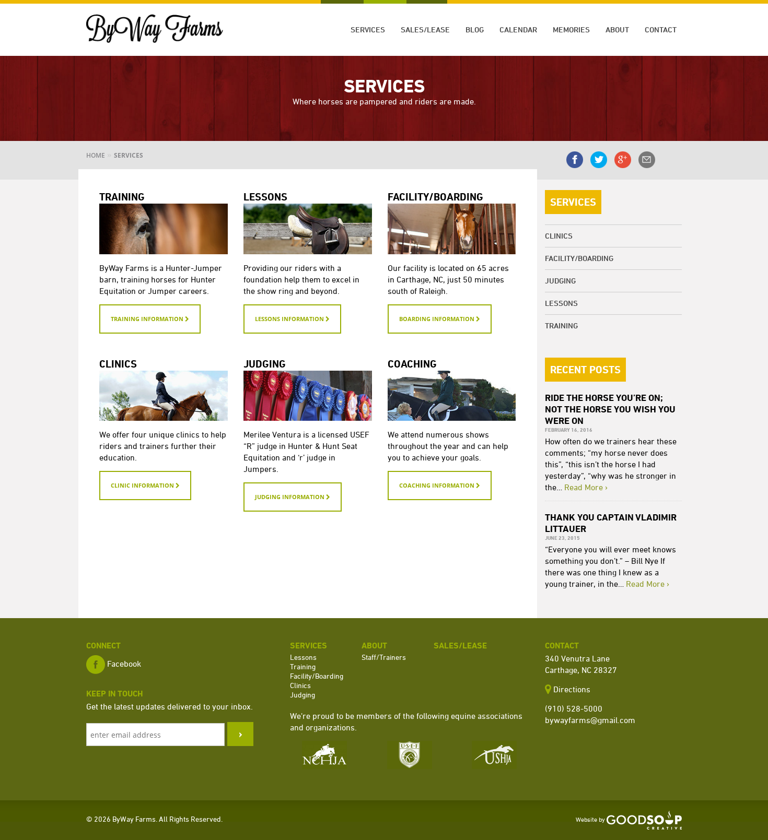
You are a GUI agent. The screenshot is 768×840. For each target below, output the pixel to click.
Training (561, 325)
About (617, 29)
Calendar (518, 29)
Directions (571, 689)
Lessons (561, 303)
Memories (571, 29)
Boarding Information (437, 319)
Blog (475, 29)
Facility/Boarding (579, 258)
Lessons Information (290, 319)
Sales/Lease (425, 29)
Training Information (148, 319)
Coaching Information (437, 485)
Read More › (586, 487)
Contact (661, 29)
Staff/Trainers (384, 657)
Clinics (559, 235)
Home (95, 155)
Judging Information (290, 497)
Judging (560, 280)
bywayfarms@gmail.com (590, 720)
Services (368, 29)
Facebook (124, 663)
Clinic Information (143, 485)
